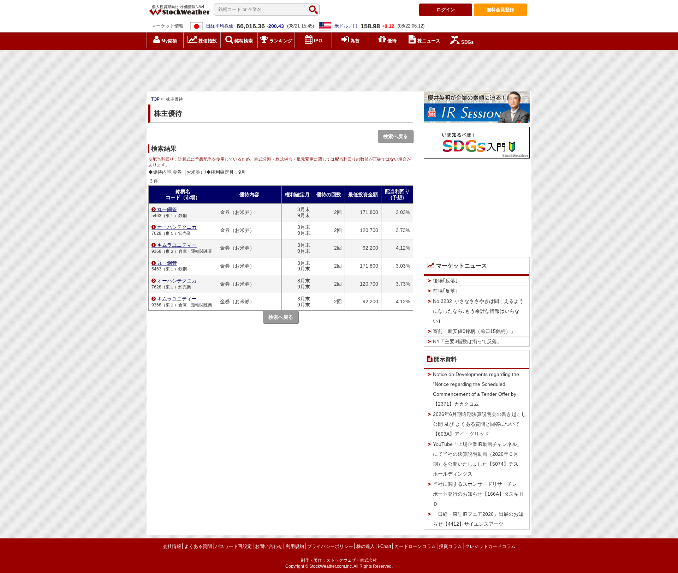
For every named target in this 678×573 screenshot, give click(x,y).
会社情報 (172, 546)
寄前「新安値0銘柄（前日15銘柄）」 (474, 331)
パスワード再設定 (233, 546)
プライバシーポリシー (330, 546)
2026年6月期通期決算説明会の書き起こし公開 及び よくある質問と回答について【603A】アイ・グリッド (479, 424)
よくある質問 (198, 546)
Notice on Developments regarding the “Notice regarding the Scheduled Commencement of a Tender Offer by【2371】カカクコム (476, 389)
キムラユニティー (177, 245)
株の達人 (365, 546)
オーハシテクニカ (177, 227)
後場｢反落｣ (445, 280)
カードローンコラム (415, 546)
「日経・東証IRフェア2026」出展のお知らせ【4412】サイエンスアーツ (478, 519)
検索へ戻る (395, 136)
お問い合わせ (268, 546)
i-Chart (384, 546)
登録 (500, 9)
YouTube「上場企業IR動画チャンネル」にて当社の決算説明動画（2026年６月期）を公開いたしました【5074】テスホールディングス (477, 459)
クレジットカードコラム (490, 546)
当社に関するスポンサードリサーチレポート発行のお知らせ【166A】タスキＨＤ (478, 494)
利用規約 (295, 546)
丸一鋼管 (167, 209)
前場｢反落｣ (445, 291)
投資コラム (450, 546)
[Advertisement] (339, 69)
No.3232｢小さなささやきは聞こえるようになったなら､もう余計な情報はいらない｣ (478, 311)
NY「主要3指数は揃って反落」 (467, 341)
